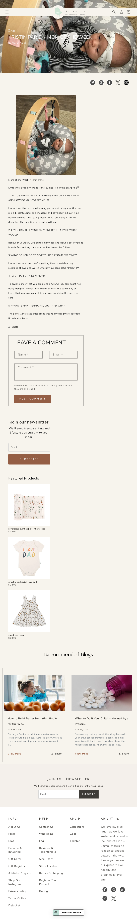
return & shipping (51, 873)
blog (11, 841)
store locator (48, 866)
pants (16, 313)
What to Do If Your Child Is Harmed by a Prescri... (101, 721)
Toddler (75, 841)
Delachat (14, 905)
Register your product (48, 882)
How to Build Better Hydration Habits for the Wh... (33, 721)
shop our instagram (15, 882)
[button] (7, 12)
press (12, 834)
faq (41, 841)
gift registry (16, 866)
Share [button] (15, 326)
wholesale (46, 834)
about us (14, 827)
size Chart (46, 859)
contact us (46, 827)
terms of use (17, 898)
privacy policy (17, 891)
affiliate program (19, 873)
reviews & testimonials (47, 850)
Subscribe (29, 459)
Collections (77, 827)
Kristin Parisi (37, 180)
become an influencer (15, 850)
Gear (73, 834)
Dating (43, 891)
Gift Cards (15, 859)
